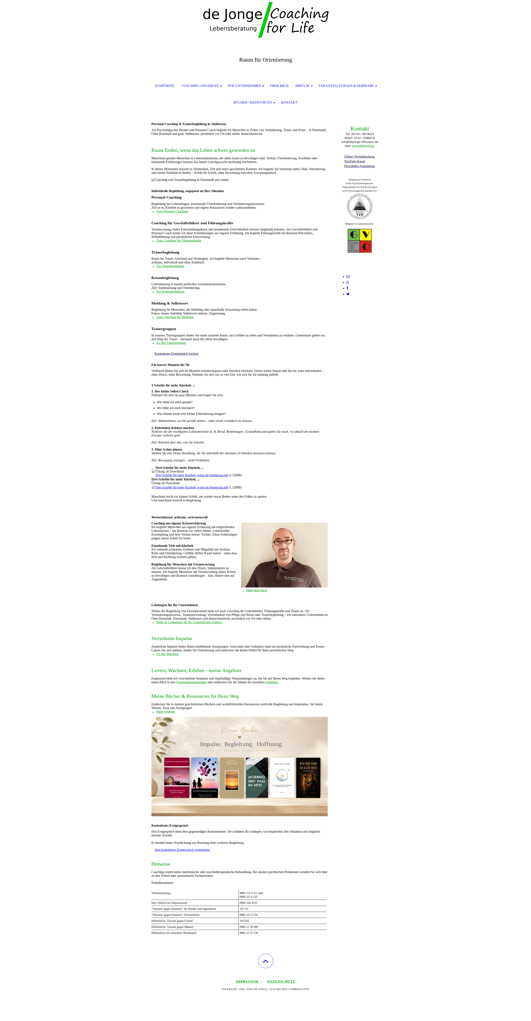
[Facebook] (347, 288)
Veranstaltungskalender (191, 682)
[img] (265, 20)
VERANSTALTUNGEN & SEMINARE (346, 86)
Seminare (272, 682)
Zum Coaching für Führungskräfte (178, 240)
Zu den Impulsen (167, 654)
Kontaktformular (363, 146)
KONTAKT (289, 102)
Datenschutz (281, 981)
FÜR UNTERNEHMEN (244, 86)
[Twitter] (348, 294)
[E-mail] (348, 276)
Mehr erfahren (165, 711)
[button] (265, 961)
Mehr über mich (256, 590)
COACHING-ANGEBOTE (200, 86)
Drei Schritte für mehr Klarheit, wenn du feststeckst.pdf (192, 475)
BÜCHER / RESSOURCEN (253, 102)
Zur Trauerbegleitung (170, 266)
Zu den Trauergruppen (171, 343)
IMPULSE (302, 86)
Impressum (247, 981)
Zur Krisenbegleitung (170, 291)
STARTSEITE (164, 86)
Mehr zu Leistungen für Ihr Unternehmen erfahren (189, 622)
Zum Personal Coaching (172, 211)
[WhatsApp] (347, 282)
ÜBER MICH (279, 86)
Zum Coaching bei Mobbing (175, 317)
